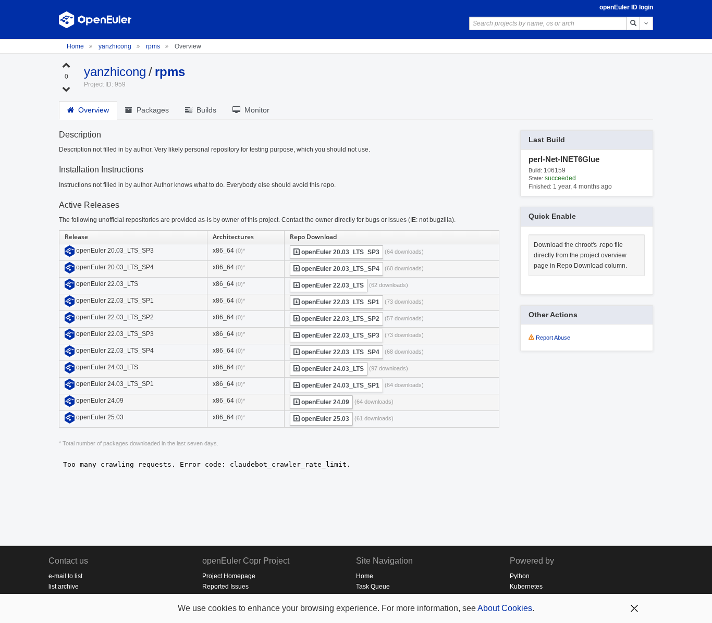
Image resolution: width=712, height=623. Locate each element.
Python (520, 576)
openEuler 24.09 (324, 402)
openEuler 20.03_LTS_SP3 (339, 252)
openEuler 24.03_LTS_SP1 (339, 385)
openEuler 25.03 (324, 418)
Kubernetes (526, 586)
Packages (150, 110)
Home (76, 46)
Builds (204, 110)
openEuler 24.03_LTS (332, 368)
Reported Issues (225, 586)
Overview (91, 110)
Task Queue (373, 586)
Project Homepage (228, 576)
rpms (154, 46)
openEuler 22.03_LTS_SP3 (339, 335)
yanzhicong (116, 46)
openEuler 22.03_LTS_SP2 (339, 318)
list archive (63, 586)
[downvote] (66, 88)
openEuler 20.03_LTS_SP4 (339, 268)
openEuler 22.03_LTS (332, 285)
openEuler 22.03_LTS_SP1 (339, 302)
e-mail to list (65, 576)
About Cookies (504, 608)
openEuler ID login (626, 7)
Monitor (254, 110)
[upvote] (66, 64)
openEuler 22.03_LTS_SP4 (339, 352)
